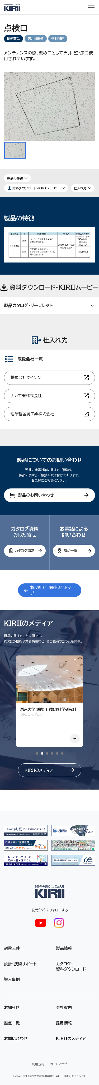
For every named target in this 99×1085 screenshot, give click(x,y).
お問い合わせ (16, 1039)
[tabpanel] (49, 701)
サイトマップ (58, 1064)
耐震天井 (12, 948)
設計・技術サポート (20, 964)
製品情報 (64, 948)
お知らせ (12, 1008)
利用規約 (38, 1064)
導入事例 (12, 979)
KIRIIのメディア (71, 1039)
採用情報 (64, 1023)
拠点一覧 (12, 1023)
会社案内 (64, 1008)
